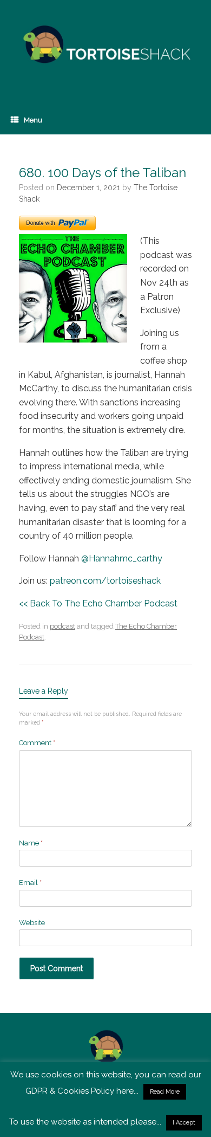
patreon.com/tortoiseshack (105, 581)
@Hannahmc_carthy (121, 558)
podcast (62, 626)
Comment (37, 743)
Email (30, 882)
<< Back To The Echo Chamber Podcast (98, 603)
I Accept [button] (184, 1122)
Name (31, 843)
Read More (165, 1091)
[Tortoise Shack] (105, 44)
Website (32, 923)
